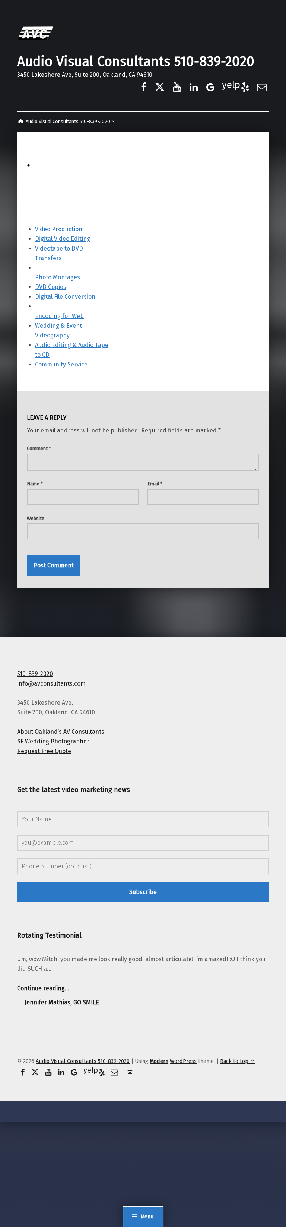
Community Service (61, 364)
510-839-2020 (35, 673)
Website (35, 518)
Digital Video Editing (62, 238)
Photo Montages (57, 277)
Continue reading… (43, 988)
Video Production (58, 229)
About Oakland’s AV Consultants (60, 731)
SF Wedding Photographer (53, 741)
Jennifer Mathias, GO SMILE (62, 1002)
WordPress (183, 1061)
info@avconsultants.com (51, 683)
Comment (39, 448)
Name (35, 484)
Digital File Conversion (65, 296)
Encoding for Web (59, 316)
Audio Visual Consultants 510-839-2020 (135, 61)
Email (154, 484)
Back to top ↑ (237, 1061)
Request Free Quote (44, 751)
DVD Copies (50, 286)
